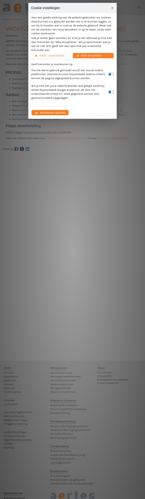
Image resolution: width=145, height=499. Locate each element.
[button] (51, 55)
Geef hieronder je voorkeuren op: (52, 64)
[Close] (112, 8)
